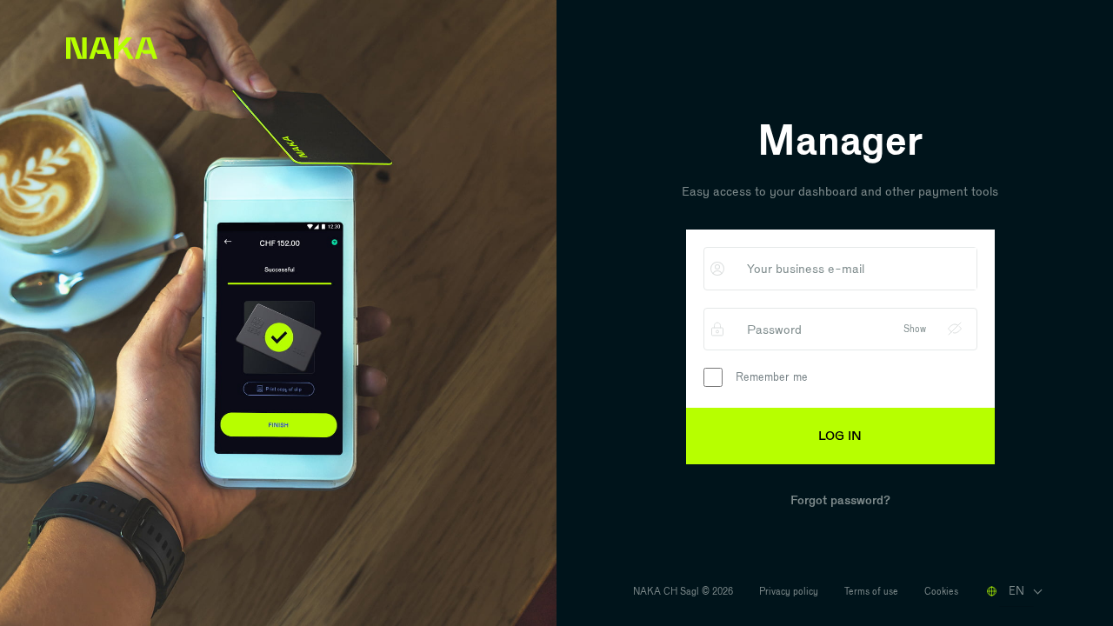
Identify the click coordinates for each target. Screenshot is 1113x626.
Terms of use (871, 591)
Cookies (941, 591)
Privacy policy (788, 591)
